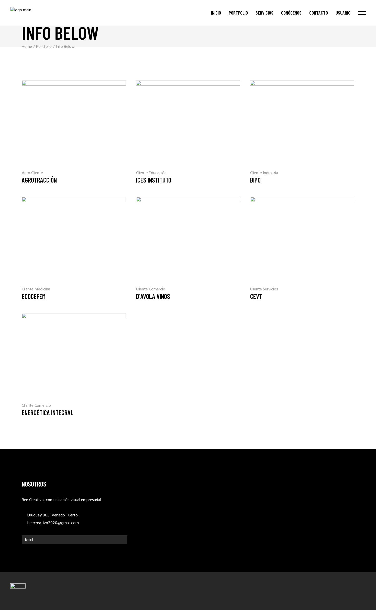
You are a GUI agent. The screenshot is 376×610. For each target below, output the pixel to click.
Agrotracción (39, 180)
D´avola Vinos (153, 296)
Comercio (157, 289)
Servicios (270, 289)
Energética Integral (47, 412)
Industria (270, 173)
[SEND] (122, 539)
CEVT (256, 296)
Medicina (42, 289)
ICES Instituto (153, 180)
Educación (158, 173)
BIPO (255, 180)
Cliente (37, 173)
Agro (26, 173)
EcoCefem (34, 296)
